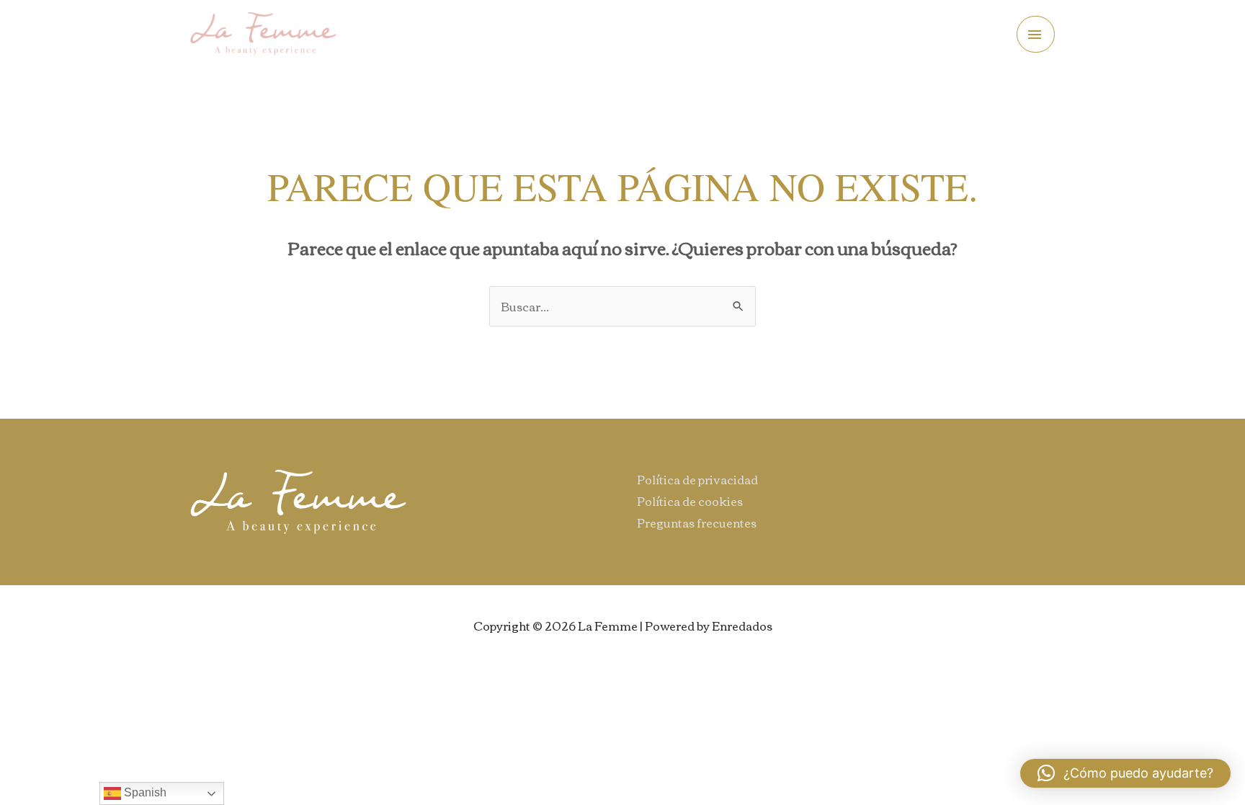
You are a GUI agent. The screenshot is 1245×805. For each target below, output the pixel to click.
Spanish (143, 792)
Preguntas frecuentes (697, 522)
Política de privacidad (697, 479)
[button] (1125, 773)
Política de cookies (690, 501)
